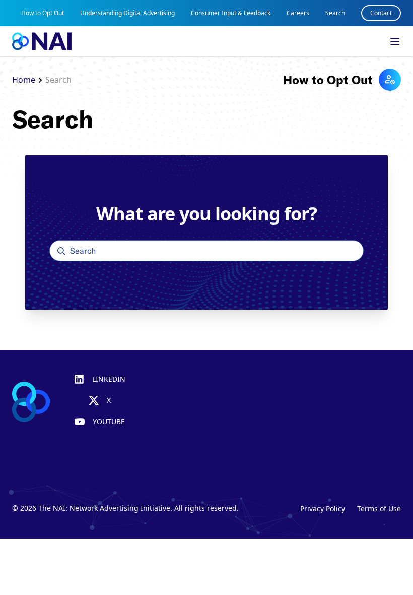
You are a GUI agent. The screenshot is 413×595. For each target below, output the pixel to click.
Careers (298, 13)
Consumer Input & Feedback (230, 13)
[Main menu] (395, 41)
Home (23, 79)
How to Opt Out (42, 13)
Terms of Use (379, 508)
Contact (381, 13)
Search (335, 13)
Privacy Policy (322, 508)
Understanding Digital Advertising (127, 13)
